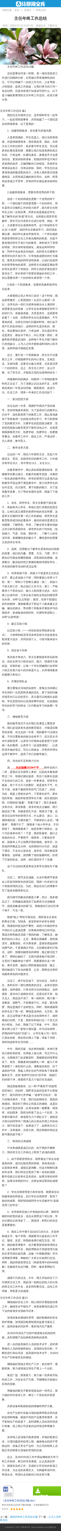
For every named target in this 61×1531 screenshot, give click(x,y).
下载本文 (52, 25)
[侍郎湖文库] (30, 4)
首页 (16, 10)
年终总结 (41, 10)
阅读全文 (41, 25)
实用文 (27, 10)
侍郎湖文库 (25, 1527)
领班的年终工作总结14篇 (24, 1517)
